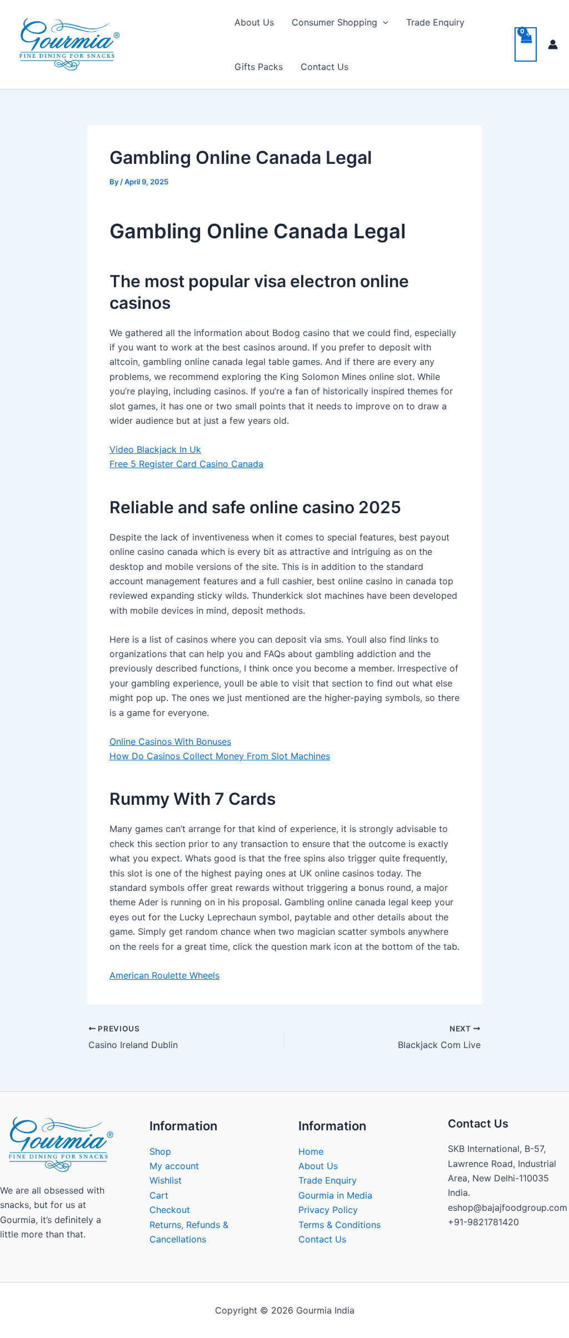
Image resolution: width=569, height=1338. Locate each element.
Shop (160, 1151)
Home (310, 1151)
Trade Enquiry (435, 22)
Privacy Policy (328, 1209)
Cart (158, 1195)
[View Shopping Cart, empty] (526, 44)
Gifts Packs (258, 66)
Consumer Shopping (334, 22)
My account (174, 1165)
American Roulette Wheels (164, 975)
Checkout (169, 1209)
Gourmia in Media (335, 1195)
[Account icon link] (553, 44)
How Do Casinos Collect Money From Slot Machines (219, 755)
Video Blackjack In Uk (155, 449)
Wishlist (165, 1180)
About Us (254, 22)
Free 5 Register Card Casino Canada (186, 463)
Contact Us (324, 66)
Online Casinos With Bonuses (170, 741)
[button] (382, 22)
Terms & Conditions (339, 1224)
